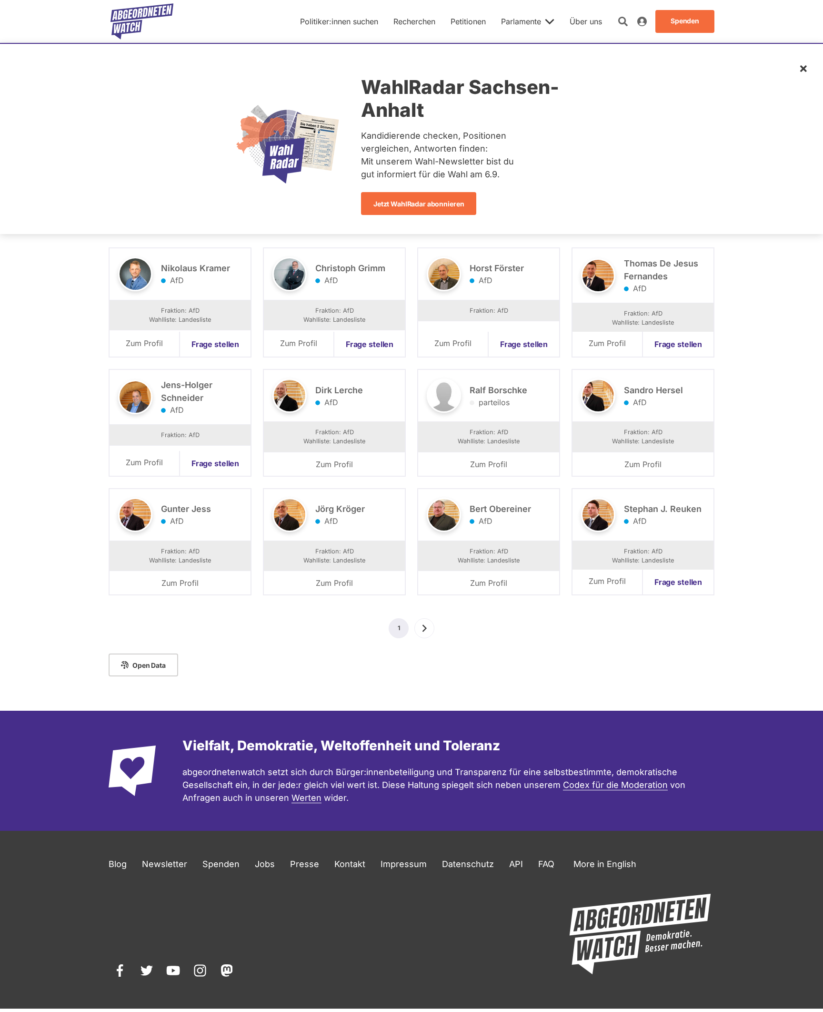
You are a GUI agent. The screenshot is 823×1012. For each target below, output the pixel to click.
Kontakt (349, 864)
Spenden (221, 864)
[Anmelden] (642, 21)
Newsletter (164, 864)
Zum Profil (144, 343)
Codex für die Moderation (615, 785)
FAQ (546, 864)
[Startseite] (142, 21)
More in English (604, 864)
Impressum (404, 864)
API (516, 864)
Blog (118, 864)
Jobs (265, 864)
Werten (306, 798)
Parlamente (521, 21)
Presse (304, 864)
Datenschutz (468, 864)
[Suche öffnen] (623, 21)
